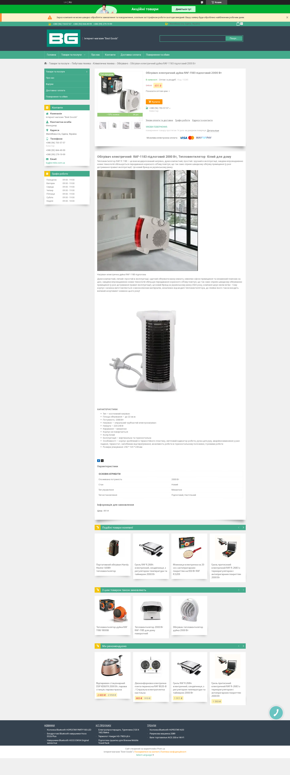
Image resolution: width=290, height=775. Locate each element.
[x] (102, 461)
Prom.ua (161, 749)
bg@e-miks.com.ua (55, 163)
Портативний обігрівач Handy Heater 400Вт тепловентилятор (112, 567)
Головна (51, 54)
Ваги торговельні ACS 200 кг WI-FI (167, 737)
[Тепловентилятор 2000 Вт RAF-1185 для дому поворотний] (151, 610)
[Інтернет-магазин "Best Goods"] (63, 39)
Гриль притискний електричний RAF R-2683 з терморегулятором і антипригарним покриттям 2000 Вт (226, 571)
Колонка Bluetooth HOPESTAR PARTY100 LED (69, 729)
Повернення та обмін (158, 54)
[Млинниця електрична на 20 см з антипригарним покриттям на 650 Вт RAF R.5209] (189, 547)
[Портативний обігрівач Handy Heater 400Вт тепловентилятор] (112, 547)
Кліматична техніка (103, 63)
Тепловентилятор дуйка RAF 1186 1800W (111, 629)
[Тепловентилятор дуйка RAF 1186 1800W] (112, 610)
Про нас (95, 54)
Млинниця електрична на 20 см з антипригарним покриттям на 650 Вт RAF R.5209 (188, 569)
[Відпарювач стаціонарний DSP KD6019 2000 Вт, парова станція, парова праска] (112, 666)
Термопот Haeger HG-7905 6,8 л (114, 736)
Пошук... (234, 38)
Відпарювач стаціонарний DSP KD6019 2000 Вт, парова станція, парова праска (111, 686)
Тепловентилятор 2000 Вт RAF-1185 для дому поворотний (149, 630)
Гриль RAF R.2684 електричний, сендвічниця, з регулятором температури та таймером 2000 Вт (151, 569)
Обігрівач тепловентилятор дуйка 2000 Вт (188, 629)
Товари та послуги (71, 54)
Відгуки (49, 84)
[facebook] (98, 461)
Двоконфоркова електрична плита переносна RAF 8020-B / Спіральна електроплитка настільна (150, 688)
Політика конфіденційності (173, 752)
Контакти (110, 54)
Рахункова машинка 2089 (162, 733)
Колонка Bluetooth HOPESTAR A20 (167, 729)
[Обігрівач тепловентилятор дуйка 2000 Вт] (189, 610)
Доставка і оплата (131, 54)
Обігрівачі (122, 63)
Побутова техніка (81, 63)
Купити (156, 101)
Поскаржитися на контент (146, 752)
